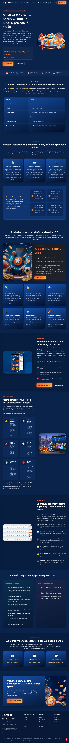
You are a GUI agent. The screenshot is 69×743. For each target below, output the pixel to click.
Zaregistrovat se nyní (15, 700)
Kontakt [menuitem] (45, 2)
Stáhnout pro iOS (59, 385)
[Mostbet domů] (8, 3)
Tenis (25, 719)
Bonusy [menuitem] (32, 2)
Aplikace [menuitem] (39, 2)
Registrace (62, 2)
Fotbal (25, 717)
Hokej (25, 721)
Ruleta (41, 721)
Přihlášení (52, 2)
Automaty (41, 717)
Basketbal (26, 724)
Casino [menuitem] (17, 2)
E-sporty (26, 726)
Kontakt (56, 724)
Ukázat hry (20, 63)
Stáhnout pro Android (44, 385)
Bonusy (56, 717)
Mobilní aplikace (58, 719)
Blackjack (41, 724)
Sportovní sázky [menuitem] (25, 2)
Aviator (41, 726)
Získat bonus (8, 63)
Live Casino (42, 719)
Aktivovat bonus (40, 277)
